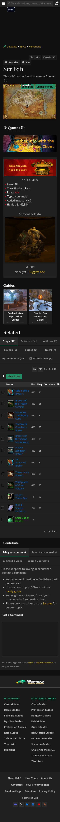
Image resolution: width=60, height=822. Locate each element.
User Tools (31, 778)
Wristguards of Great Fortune (21, 485)
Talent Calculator (14, 738)
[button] (27, 107)
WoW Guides (12, 698)
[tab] (9, 341)
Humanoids (35, 46)
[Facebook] (33, 804)
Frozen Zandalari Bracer (20, 450)
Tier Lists (10, 744)
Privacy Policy (47, 791)
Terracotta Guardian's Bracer (21, 427)
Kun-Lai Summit (46, 76)
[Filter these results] (40, 369)
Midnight (9, 749)
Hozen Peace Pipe (21, 496)
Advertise (17, 784)
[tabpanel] (30, 450)
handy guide (13, 591)
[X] (21, 804)
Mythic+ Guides (13, 721)
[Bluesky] (27, 804)
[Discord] (15, 804)
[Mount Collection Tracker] (30, 143)
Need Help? (15, 778)
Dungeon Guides (41, 715)
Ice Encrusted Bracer (20, 462)
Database (12, 46)
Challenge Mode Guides (44, 749)
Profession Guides (15, 727)
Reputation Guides (42, 732)
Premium (30, 791)
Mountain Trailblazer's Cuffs (21, 415)
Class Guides (11, 704)
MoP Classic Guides (43, 698)
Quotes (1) (16, 127)
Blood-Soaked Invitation (20, 508)
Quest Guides (39, 727)
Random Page (13, 791)
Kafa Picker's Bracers (22, 392)
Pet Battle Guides (41, 738)
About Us (46, 778)
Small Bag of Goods (22, 519)
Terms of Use (30, 797)
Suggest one (37, 272)
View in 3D (49, 57)
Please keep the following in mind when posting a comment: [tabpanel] (30, 617)
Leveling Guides (13, 715)
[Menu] (3, 3)
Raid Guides (11, 732)
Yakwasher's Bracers (22, 474)
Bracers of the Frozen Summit (21, 403)
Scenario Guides (40, 744)
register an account (44, 662)
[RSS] (44, 804)
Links (37, 57)
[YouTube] (38, 804)
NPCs (23, 46)
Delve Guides (12, 709)
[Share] (56, 3)
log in (30, 662)
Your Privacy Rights (37, 784)
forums (47, 603)
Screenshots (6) (30, 214)
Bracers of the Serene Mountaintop (22, 439)
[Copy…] (34, 369)
